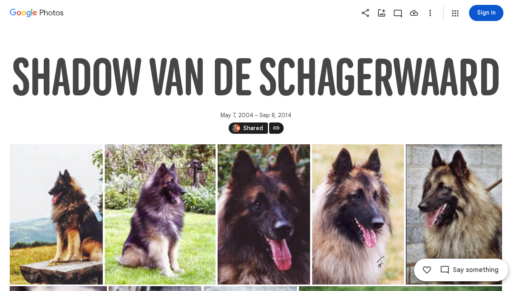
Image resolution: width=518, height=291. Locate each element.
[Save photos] (414, 13)
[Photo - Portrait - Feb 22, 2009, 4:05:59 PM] (160, 214)
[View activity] (398, 13)
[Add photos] (382, 13)
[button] (455, 13)
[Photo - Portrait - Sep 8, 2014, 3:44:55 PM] (358, 214)
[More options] (430, 13)
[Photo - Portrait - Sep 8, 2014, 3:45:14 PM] (454, 214)
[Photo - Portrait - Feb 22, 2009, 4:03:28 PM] (56, 214)
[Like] (427, 270)
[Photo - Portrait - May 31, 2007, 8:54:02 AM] (264, 214)
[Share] (365, 13)
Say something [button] (476, 270)
